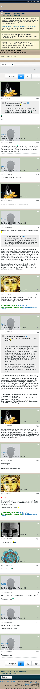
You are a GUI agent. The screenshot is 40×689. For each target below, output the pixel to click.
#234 (37, 460)
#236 (37, 539)
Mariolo (4, 452)
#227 (37, 143)
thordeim (4, 531)
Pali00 (3, 135)
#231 (37, 294)
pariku (3, 614)
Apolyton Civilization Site (7, 681)
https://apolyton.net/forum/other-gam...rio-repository (19, 26)
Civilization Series (18, 13)
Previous (11, 76)
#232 (37, 332)
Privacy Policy (34, 683)
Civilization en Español (11, 15)
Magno (3, 91)
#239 (37, 622)
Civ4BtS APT (23, 305)
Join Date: (4, 94)
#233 (37, 426)
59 (28, 76)
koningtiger (5, 324)
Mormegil (4, 219)
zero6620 (4, 644)
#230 (37, 227)
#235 (37, 494)
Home (3, 671)
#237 (37, 565)
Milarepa (4, 557)
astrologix (5, 284)
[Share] (37, 94)
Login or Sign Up (32, 1)
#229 (37, 201)
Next (35, 76)
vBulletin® (28, 684)
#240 (37, 652)
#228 (37, 174)
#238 (37, 592)
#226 (37, 99)
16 (21, 76)
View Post (28, 103)
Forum (7, 13)
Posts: (20, 94)
